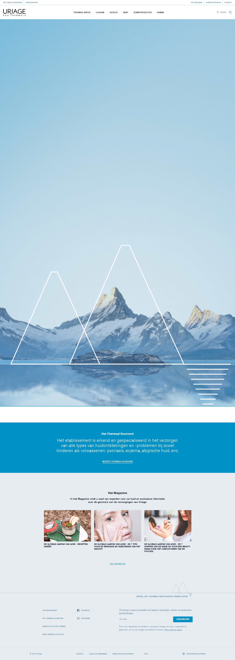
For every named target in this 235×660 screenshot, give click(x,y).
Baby (125, 12)
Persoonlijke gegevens (123, 654)
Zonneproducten (142, 12)
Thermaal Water (81, 12)
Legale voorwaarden (98, 654)
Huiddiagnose (32, 2)
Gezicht (114, 12)
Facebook (85, 610)
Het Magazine (196, 2)
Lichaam (100, 12)
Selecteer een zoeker (195, 654)
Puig (146, 654)
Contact (228, 2)
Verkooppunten (214, 2)
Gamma (160, 12)
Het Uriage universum (12, 2)
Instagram (85, 618)
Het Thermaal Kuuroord (52, 618)
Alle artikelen (117, 564)
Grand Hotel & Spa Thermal (54, 626)
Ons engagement (49, 610)
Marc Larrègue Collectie (53, 634)
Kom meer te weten (173, 629)
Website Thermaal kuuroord (117, 461)
